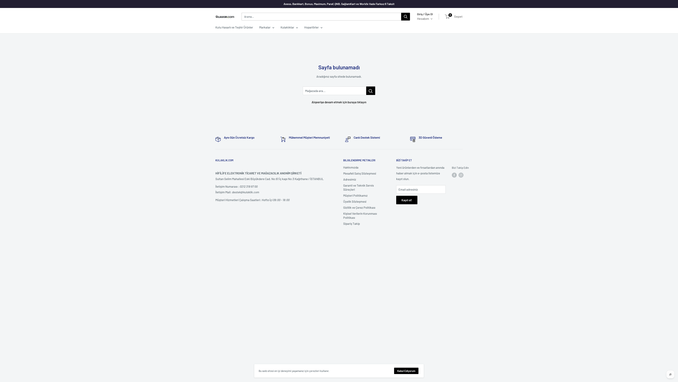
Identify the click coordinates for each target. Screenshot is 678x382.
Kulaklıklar (287, 27)
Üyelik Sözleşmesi (354, 201)
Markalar (264, 27)
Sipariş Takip (351, 223)
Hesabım (423, 19)
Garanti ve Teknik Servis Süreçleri (358, 187)
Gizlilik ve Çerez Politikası (359, 207)
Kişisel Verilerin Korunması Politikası (360, 215)
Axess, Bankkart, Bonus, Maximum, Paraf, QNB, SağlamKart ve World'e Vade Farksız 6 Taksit (339, 3)
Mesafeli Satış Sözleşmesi (359, 173)
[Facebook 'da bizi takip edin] (454, 175)
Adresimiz (349, 179)
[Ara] (405, 17)
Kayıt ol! (407, 200)
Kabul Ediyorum (406, 370)
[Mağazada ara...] (370, 90)
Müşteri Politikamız (355, 195)
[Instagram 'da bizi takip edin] (461, 175)
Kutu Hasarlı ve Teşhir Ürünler (234, 27)
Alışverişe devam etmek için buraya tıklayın (339, 102)
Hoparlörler (311, 27)
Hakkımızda (350, 167)
